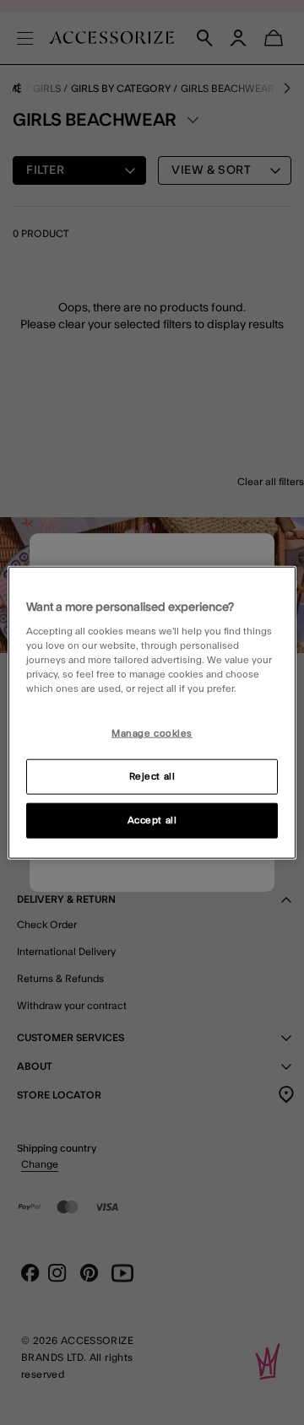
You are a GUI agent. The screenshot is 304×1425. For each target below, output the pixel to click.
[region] (152, 712)
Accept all (152, 820)
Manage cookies (152, 733)
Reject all (152, 776)
